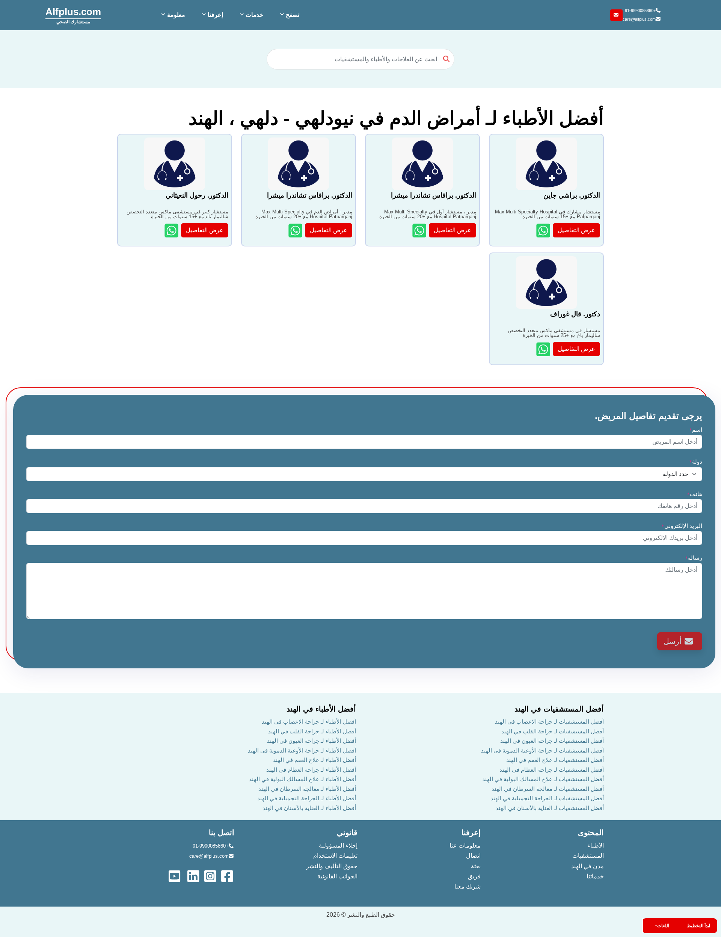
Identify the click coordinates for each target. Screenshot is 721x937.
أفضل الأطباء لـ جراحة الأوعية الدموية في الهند (302, 750)
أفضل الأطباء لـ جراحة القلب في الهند (312, 731)
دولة (695, 461)
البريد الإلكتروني (681, 526)
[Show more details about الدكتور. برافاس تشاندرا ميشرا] (420, 230)
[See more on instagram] (210, 875)
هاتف (694, 494)
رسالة (693, 558)
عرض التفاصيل (576, 230)
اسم (695, 429)
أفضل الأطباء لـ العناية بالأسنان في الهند (309, 808)
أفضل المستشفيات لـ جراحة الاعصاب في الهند (549, 721)
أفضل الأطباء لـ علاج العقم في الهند (314, 760)
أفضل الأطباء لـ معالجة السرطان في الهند (307, 789)
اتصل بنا (221, 832)
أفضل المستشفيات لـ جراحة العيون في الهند (552, 741)
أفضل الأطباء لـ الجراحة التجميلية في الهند (306, 798)
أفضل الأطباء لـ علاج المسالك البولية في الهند (302, 779)
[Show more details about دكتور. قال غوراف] (544, 349)
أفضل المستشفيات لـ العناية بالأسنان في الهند (550, 808)
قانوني (347, 832)
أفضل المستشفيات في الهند (559, 709)
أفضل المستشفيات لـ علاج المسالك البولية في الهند (543, 779)
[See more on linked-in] (194, 875)
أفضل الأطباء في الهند (321, 709)
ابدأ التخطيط (698, 925)
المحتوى (591, 832)
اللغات (663, 925)
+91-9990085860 (640, 10)
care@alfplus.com (639, 19)
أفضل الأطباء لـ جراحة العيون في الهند (311, 741)
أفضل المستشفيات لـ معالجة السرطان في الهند (548, 789)
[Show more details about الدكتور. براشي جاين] (544, 230)
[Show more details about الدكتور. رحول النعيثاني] (172, 230)
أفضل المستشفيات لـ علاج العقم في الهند (555, 760)
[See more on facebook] (227, 875)
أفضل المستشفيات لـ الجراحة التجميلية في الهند (547, 798)
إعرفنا (471, 832)
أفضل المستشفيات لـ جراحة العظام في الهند (551, 769)
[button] (289, 15)
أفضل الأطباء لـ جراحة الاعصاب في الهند (309, 721)
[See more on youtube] (176, 875)
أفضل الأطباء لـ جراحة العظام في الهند (311, 769)
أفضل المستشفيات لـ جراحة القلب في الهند (552, 731)
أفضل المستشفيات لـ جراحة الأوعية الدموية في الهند (542, 750)
